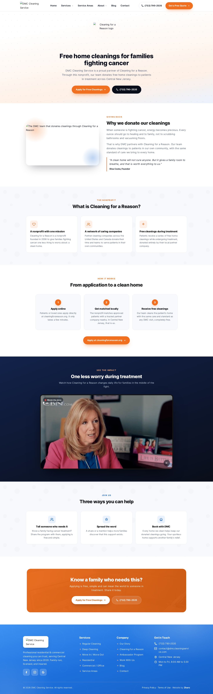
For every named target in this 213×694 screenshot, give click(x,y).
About (101, 5)
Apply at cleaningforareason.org (104, 340)
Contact (125, 5)
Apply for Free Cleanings (89, 89)
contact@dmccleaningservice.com (174, 650)
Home (53, 5)
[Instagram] (34, 672)
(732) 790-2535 (128, 89)
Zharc (187, 687)
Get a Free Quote (177, 5)
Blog (113, 5)
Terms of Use (164, 687)
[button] (106, 432)
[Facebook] (26, 672)
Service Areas (85, 5)
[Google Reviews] (43, 672)
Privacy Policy (149, 687)
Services (66, 5)
